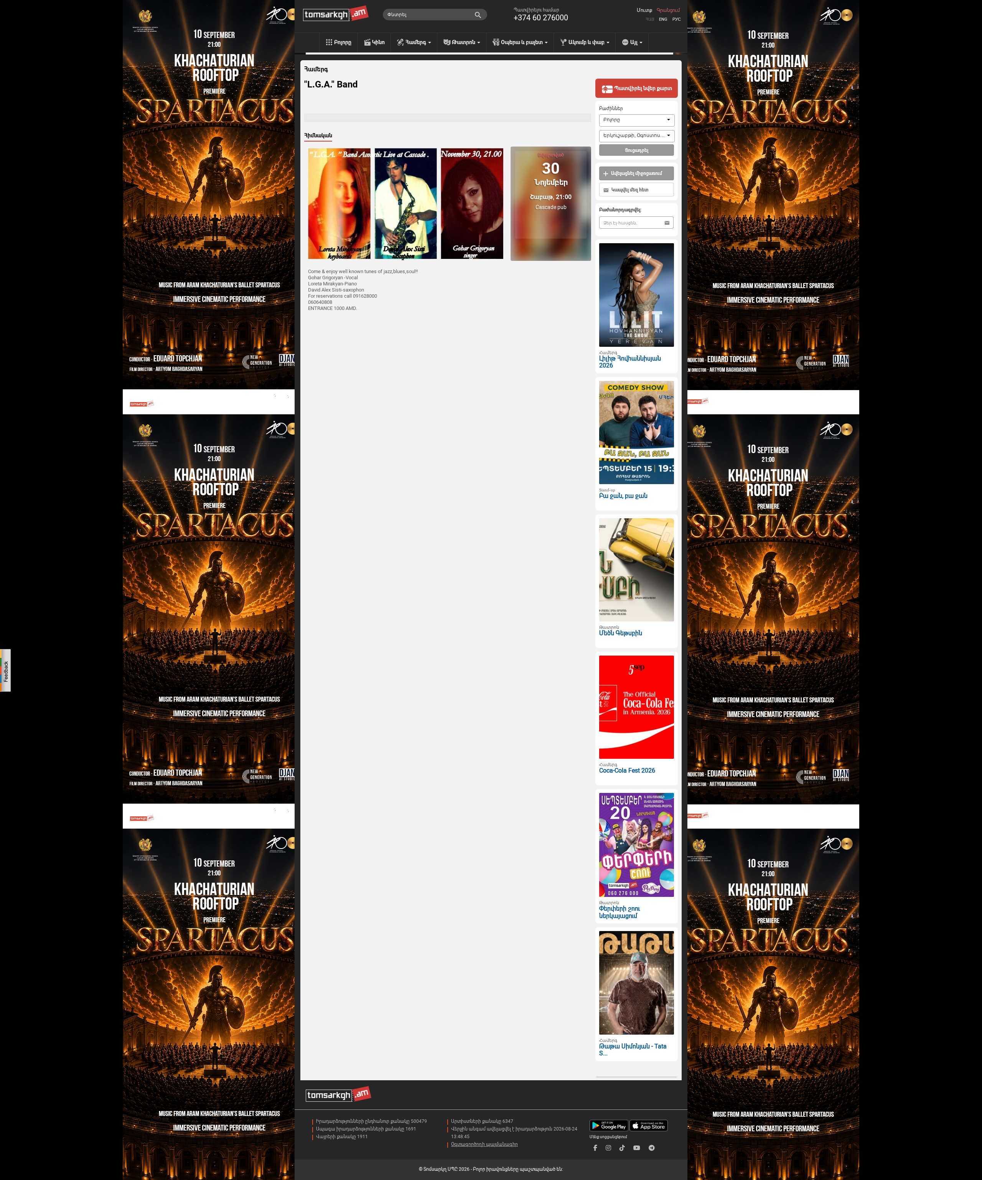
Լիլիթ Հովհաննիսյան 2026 (630, 362)
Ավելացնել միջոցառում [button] (636, 173)
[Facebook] (595, 1148)
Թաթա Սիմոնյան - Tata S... (633, 1050)
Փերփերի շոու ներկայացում (619, 912)
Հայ (650, 19)
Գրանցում (668, 10)
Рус (676, 19)
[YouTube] (636, 1148)
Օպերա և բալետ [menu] (522, 42)
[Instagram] (608, 1148)
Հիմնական (318, 135)
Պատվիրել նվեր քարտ (642, 88)
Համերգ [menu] (416, 42)
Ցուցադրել (636, 150)
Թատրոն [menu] (464, 42)
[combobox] (637, 120)
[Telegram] (652, 1148)
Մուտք (644, 10)
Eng (663, 19)
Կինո (378, 42)
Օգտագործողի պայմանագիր (484, 1144)
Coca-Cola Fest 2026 (627, 770)
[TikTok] (622, 1148)
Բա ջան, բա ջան (623, 495)
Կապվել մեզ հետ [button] (629, 190)
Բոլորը (342, 42)
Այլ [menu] (634, 42)
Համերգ (316, 69)
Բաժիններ (611, 108)
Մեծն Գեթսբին (620, 633)
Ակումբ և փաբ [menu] (587, 42)
